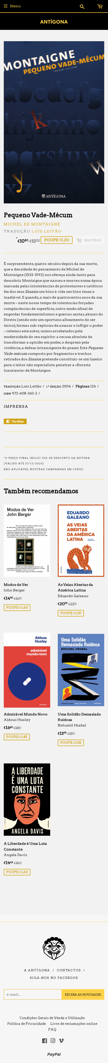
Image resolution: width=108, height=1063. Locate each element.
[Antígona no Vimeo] (61, 1041)
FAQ (52, 1029)
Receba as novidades (83, 994)
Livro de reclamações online (73, 1024)
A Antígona (37, 970)
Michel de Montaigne (32, 224)
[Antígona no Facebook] (44, 1041)
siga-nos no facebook (54, 978)
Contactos (69, 970)
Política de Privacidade (26, 1024)
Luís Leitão (47, 231)
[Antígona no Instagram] (53, 1041)
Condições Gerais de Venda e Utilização (52, 1018)
